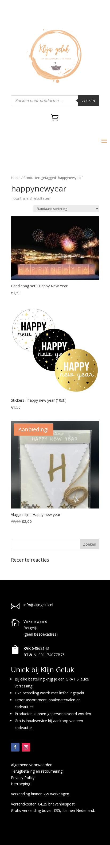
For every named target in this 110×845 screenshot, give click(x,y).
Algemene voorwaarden (31, 764)
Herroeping (20, 783)
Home (16, 177)
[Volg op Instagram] (26, 747)
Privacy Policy (22, 777)
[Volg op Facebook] (15, 747)
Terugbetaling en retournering (36, 771)
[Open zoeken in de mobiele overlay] (55, 100)
